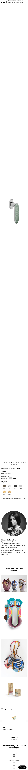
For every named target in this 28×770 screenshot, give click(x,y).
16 (13, 464)
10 (18, 462)
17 (14, 464)
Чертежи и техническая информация (14, 498)
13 (23, 462)
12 (21, 462)
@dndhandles (14, 739)
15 (11, 464)
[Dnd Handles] (4, 2)
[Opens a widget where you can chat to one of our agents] (22, 767)
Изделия (3, 468)
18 (16, 464)
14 (25, 462)
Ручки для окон (11, 468)
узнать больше (8, 559)
